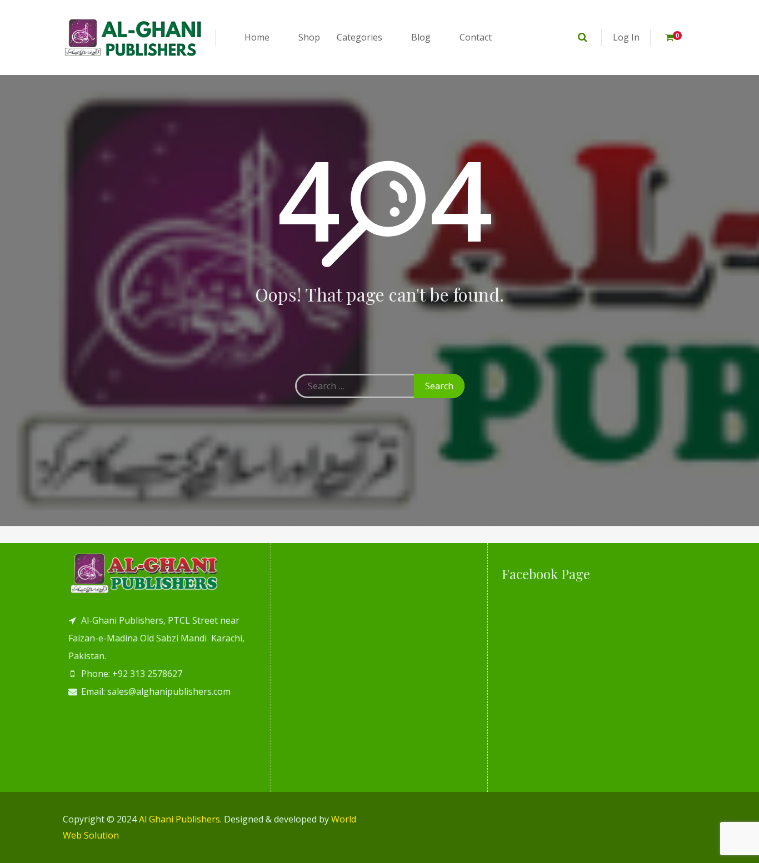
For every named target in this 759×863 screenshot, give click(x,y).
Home (256, 37)
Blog (421, 37)
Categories (359, 37)
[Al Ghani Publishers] (133, 37)
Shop (309, 37)
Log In (626, 37)
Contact (476, 37)
